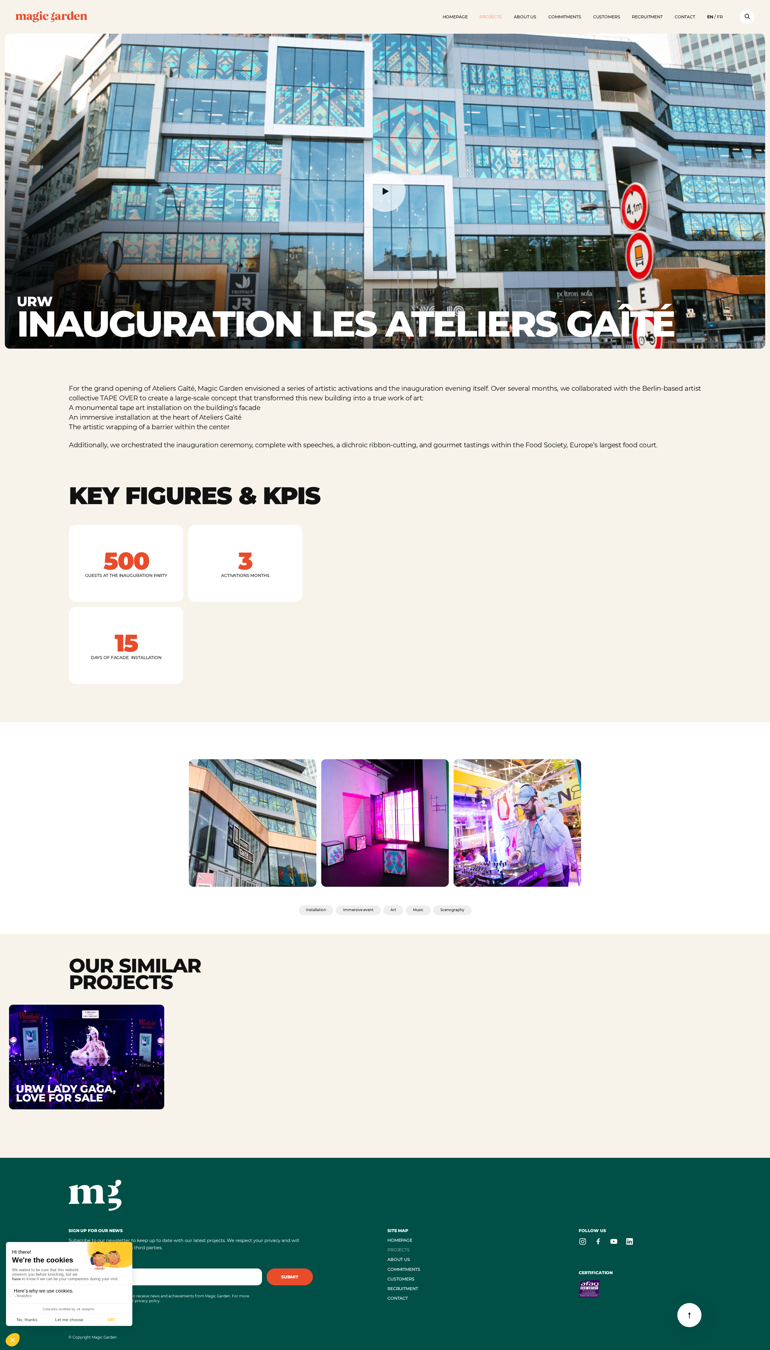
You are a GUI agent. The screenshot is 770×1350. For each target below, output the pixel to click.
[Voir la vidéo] (385, 191)
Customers (606, 17)
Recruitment (647, 17)
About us (525, 17)
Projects (490, 17)
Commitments (564, 17)
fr (720, 17)
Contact (685, 17)
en (710, 17)
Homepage (455, 17)
